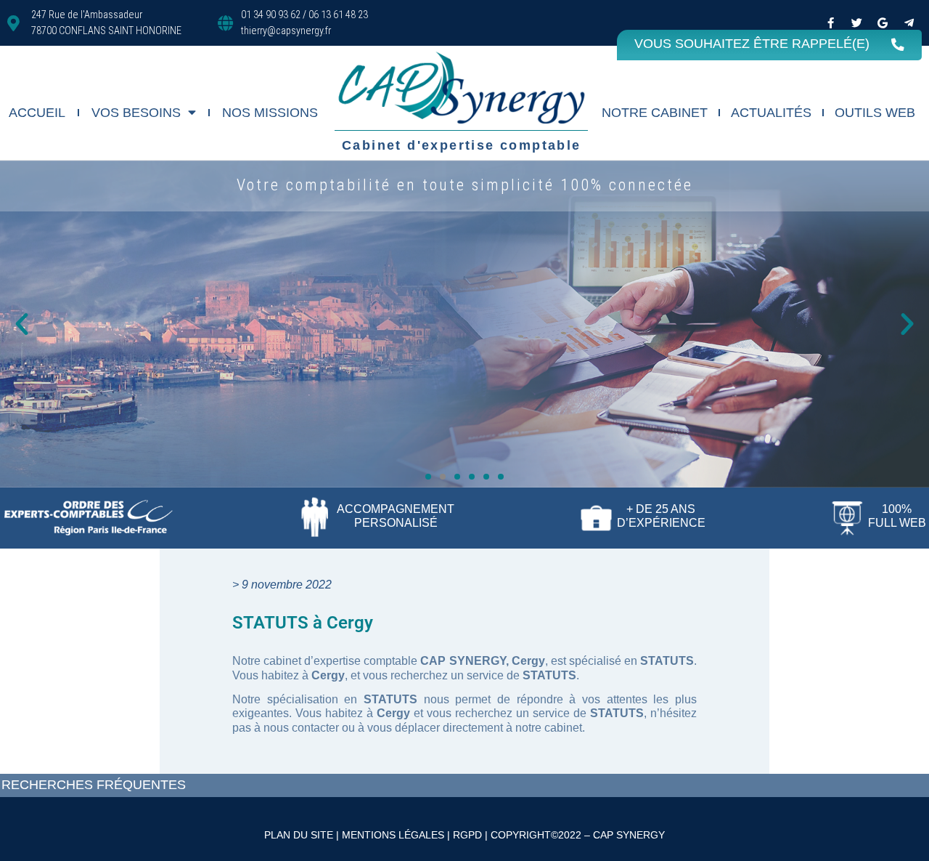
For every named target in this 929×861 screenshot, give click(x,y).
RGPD (467, 835)
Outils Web (875, 112)
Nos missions (270, 112)
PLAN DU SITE (298, 835)
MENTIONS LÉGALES (393, 835)
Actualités (771, 112)
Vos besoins (136, 112)
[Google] (882, 23)
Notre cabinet (655, 112)
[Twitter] (856, 23)
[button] (21, 324)
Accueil (37, 112)
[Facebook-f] (830, 23)
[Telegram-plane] (909, 23)
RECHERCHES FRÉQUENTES (93, 784)
